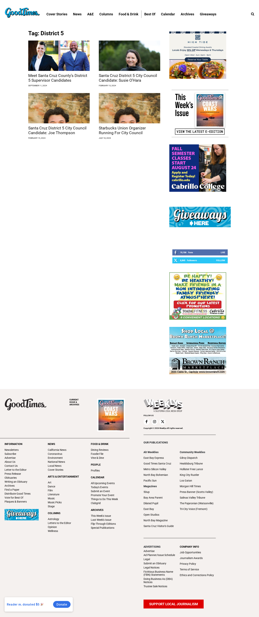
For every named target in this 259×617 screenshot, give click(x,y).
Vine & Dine (97, 457)
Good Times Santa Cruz (157, 463)
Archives (10, 485)
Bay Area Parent (153, 497)
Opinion (52, 527)
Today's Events (99, 487)
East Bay (149, 509)
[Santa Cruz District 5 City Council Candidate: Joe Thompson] (59, 108)
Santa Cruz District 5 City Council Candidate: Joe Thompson (57, 130)
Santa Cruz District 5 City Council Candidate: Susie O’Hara (128, 78)
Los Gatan (186, 480)
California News (57, 449)
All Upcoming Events (103, 483)
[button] (252, 14)
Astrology (53, 519)
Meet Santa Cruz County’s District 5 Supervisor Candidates (57, 78)
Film (50, 490)
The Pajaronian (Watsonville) (196, 503)
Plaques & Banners (16, 501)
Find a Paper (12, 489)
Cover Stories (55, 469)
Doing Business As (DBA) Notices (158, 580)
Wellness (53, 530)
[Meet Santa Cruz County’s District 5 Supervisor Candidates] (59, 56)
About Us (10, 461)
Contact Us (11, 465)
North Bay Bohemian (156, 474)
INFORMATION (13, 444)
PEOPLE (96, 464)
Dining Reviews (99, 449)
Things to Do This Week (104, 499)
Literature (53, 494)
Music (51, 498)
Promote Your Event (102, 495)
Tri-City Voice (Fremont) (193, 509)
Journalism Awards (191, 558)
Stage (51, 506)
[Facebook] (147, 422)
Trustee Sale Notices (155, 586)
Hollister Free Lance (191, 469)
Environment (55, 457)
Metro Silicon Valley (155, 469)
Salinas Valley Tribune (192, 497)
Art (49, 482)
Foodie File (97, 453)
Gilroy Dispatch (189, 457)
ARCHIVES (74, 402)
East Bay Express (154, 457)
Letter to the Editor (16, 469)
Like (223, 252)
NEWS (51, 444)
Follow (220, 260)
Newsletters (12, 449)
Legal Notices (151, 567)
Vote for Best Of (14, 497)
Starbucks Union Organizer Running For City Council (122, 130)
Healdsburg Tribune (191, 463)
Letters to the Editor (59, 523)
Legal (147, 559)
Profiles (95, 470)
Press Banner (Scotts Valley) (196, 491)
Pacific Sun (150, 480)
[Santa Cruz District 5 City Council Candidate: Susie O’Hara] (129, 56)
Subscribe (10, 453)
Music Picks (55, 502)
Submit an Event (100, 491)
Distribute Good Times (18, 493)
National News (56, 461)
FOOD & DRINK (99, 444)
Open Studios (151, 514)
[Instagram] (154, 422)
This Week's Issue (101, 515)
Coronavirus (55, 453)
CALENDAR (97, 477)
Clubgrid (96, 503)
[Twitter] (162, 422)
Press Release (13, 473)
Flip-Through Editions (103, 523)
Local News (54, 465)
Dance (51, 486)
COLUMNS (54, 513)
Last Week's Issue (101, 519)
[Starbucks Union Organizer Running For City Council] (129, 108)
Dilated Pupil (151, 503)
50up (147, 491)
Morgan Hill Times (190, 486)
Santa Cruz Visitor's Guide (159, 526)
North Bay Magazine (156, 520)
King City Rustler (189, 474)
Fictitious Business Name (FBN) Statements (158, 573)
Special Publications (102, 527)
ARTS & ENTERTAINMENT (63, 476)
